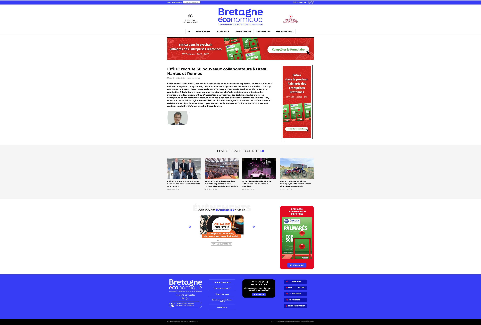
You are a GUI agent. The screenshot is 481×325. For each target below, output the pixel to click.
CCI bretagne (294, 282)
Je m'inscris (259, 294)
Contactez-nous (222, 294)
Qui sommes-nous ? (222, 288)
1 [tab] (218, 240)
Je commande (297, 265)
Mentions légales (173, 321)
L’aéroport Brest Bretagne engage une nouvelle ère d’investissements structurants (183, 183)
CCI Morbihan (294, 294)
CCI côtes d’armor (296, 306)
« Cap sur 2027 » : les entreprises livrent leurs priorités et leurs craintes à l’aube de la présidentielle (221, 183)
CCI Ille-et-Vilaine (296, 288)
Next (253, 227)
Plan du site (222, 307)
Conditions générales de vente (222, 300)
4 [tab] (225, 240)
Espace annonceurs (222, 282)
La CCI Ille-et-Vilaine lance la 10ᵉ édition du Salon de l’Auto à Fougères (256, 183)
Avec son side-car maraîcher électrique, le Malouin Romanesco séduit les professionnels (295, 183)
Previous (190, 227)
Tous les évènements (221, 244)
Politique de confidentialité (189, 321)
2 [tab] (220, 240)
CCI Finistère (294, 300)
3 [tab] (223, 240)
